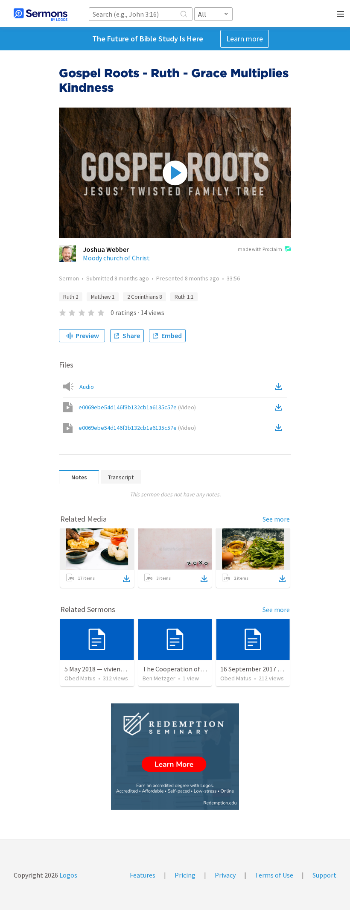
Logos (67, 875)
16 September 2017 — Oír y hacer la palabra (283, 669)
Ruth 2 (70, 296)
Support (324, 875)
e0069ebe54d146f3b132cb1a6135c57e (137, 407)
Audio (86, 387)
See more (276, 519)
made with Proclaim (260, 249)
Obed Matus (80, 678)
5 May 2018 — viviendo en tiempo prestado (125, 669)
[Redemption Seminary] (175, 756)
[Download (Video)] (280, 407)
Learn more (244, 39)
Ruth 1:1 (184, 296)
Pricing (185, 875)
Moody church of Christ (116, 258)
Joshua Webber (106, 249)
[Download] (126, 578)
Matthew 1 (102, 296)
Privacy (225, 875)
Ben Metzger (159, 678)
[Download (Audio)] (280, 386)
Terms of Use (274, 875)
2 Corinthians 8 (144, 296)
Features (142, 875)
